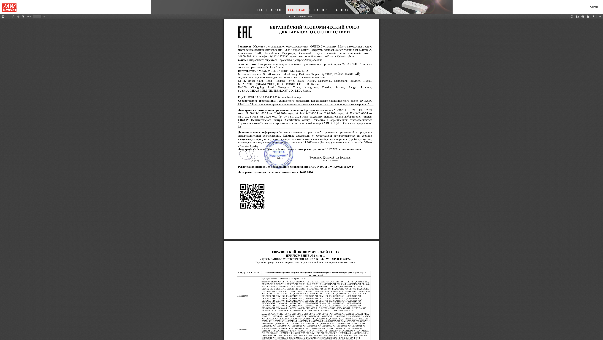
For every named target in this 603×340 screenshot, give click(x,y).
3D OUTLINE (321, 10)
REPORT (276, 10)
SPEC (259, 10)
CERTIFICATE (297, 10)
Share (595, 6)
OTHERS (342, 10)
